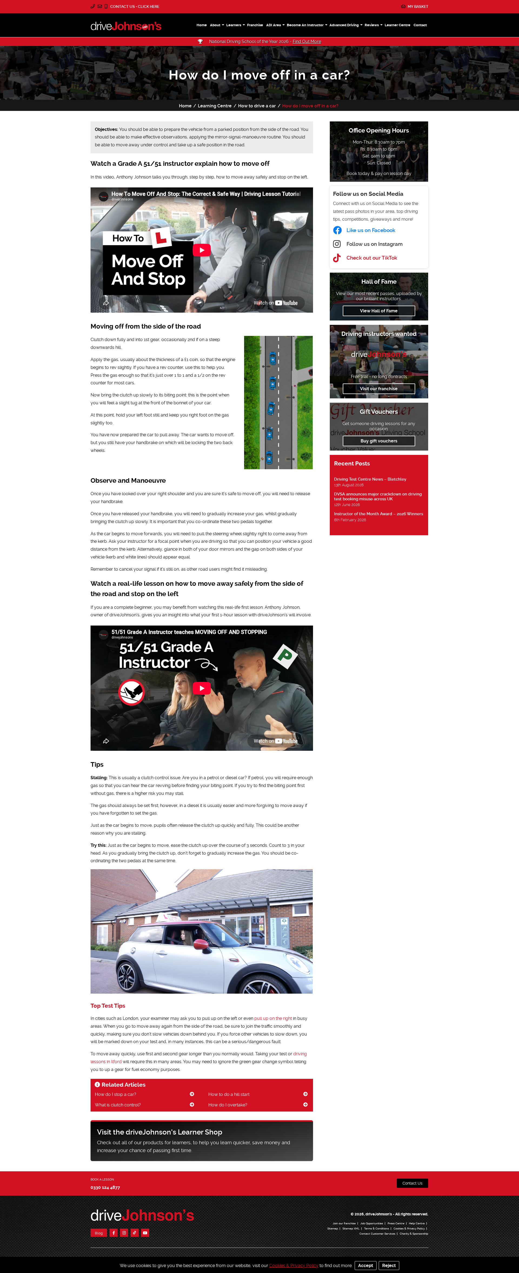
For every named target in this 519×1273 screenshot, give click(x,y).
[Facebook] (113, 1233)
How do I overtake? (227, 1104)
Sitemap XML (351, 1228)
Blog (99, 1233)
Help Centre (417, 1223)
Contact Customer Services (377, 1233)
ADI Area (273, 25)
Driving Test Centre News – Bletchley (370, 479)
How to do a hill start (228, 1094)
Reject (389, 1265)
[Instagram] (124, 1233)
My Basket (417, 6)
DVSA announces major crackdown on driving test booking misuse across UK (378, 496)
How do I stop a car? (115, 1094)
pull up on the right (273, 1018)
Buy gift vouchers (379, 441)
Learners (233, 25)
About (215, 25)
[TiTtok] (135, 1233)
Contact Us (412, 1183)
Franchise (255, 25)
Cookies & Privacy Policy (409, 1228)
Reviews (372, 25)
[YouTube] (145, 1233)
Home (202, 25)
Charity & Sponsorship (414, 1233)
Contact (420, 25)
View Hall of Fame (379, 310)
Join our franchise (344, 1223)
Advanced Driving (344, 25)
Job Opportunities (371, 1223)
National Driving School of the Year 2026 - (264, 41)
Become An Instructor (305, 25)
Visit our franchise (379, 388)
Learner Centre (397, 25)
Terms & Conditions (376, 1228)
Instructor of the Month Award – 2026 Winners (378, 513)
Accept (365, 1265)
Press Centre (396, 1223)
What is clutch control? (118, 1104)
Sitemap (332, 1228)
